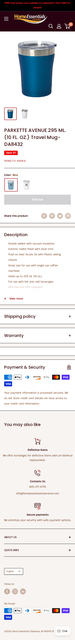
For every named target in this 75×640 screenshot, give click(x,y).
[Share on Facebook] (44, 216)
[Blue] (11, 185)
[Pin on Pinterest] (52, 216)
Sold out (37, 199)
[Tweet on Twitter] (60, 216)
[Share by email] (68, 216)
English (10, 571)
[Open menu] (6, 18)
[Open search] (51, 26)
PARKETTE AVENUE (15, 161)
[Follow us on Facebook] (7, 591)
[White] (26, 185)
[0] (67, 26)
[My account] (59, 26)
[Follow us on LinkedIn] (23, 591)
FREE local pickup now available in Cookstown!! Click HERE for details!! (37, 5)
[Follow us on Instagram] (15, 591)
